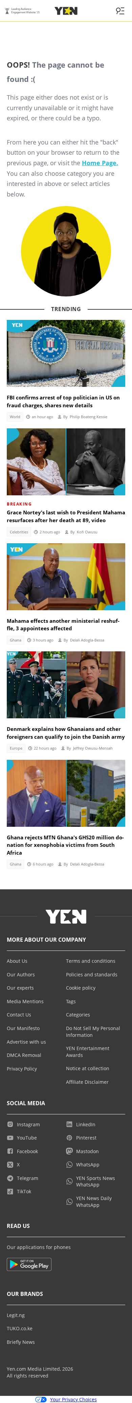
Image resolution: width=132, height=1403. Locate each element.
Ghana (15, 640)
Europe (16, 748)
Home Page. (100, 163)
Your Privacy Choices (73, 1399)
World (15, 416)
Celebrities (19, 532)
